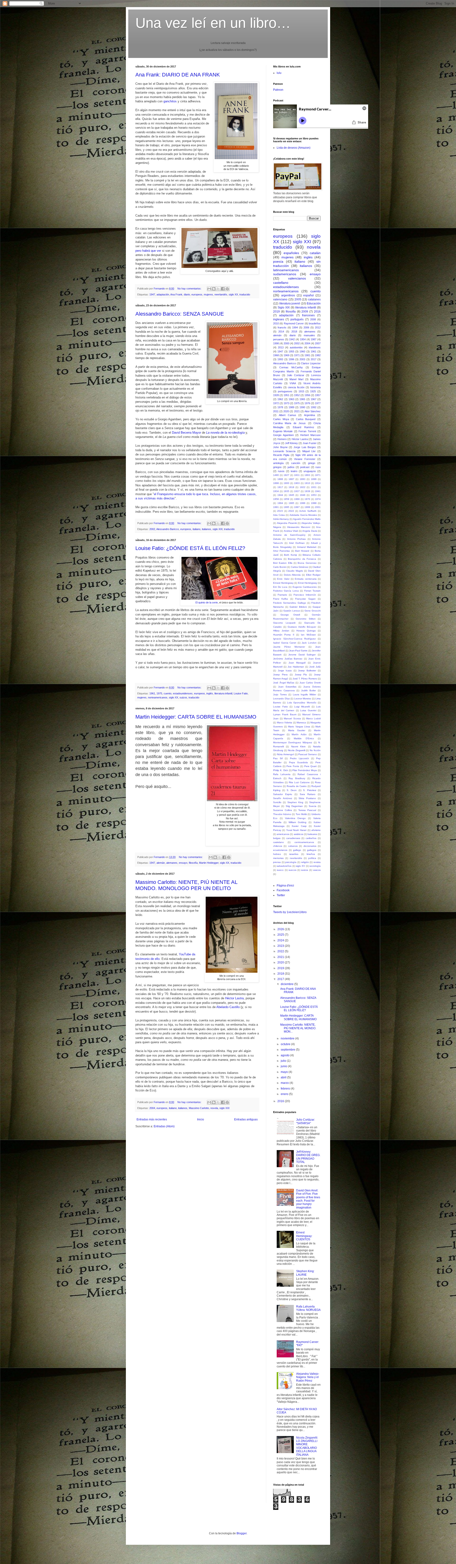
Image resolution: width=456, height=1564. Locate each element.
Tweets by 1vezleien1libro (290, 912)
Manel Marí (296, 379)
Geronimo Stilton (306, 618)
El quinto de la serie (206, 602)
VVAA (293, 383)
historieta (315, 387)
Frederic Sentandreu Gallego (289, 603)
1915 (301, 391)
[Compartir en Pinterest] (227, 288)
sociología (315, 866)
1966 (297, 499)
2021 (297, 411)
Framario (282, 594)
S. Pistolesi (309, 790)
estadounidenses (183, 693)
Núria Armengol (285, 754)
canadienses (293, 838)
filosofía (193, 862)
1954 (303, 339)
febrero (286, 1088)
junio (284, 1066)
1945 (291, 495)
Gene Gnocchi (312, 610)
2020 (286, 411)
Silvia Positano (307, 798)
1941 (318, 491)
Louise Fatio (241, 693)
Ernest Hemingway (283, 583)
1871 (318, 475)
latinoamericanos (286, 270)
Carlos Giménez (299, 567)
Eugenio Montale (283, 431)
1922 (302, 487)
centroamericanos (304, 842)
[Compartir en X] (218, 288)
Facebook (283, 890)
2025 (281, 934)
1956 (307, 395)
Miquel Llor (309, 451)
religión (305, 862)
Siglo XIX (284, 307)
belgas (276, 838)
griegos (277, 467)
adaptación (163, 294)
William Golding (298, 822)
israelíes (293, 854)
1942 (292, 339)
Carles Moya (281, 419)
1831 (297, 475)
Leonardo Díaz (281, 698)
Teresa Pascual (307, 810)
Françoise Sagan (305, 598)
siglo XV (300, 866)
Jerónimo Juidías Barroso (287, 658)
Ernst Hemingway (307, 583)
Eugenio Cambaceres (305, 587)
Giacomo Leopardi (284, 622)
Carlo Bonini (279, 567)
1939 (307, 491)
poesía (278, 261)
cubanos (293, 846)
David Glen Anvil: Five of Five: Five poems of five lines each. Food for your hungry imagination (308, 1199)
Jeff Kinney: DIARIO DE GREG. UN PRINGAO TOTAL (308, 1157)
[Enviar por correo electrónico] (209, 288)
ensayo (183, 862)
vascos (317, 870)
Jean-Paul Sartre (298, 650)
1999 (307, 507)
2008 (313, 319)
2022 (291, 511)
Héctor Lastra (234, 998)
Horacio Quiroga (306, 630)
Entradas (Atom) (164, 1126)
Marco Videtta (284, 722)
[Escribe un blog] (213, 288)
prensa (277, 862)
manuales (309, 335)
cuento (167, 693)
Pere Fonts (292, 766)
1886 (280, 479)
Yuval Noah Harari (296, 830)
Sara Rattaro (307, 794)
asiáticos (298, 834)
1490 (276, 475)
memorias (278, 858)
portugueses (285, 391)
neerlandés (220, 294)
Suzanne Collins (282, 810)
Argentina (309, 415)
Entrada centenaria (305, 579)
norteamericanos (157, 697)
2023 (281, 946)
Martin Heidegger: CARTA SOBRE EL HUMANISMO (195, 717)
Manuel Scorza (292, 718)
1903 (297, 483)
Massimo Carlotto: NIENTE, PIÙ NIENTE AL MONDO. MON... (298, 1028)
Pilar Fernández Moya (304, 770)
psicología (290, 862)
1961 (152, 693)
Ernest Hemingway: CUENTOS (304, 1236)
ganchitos (170, 101)
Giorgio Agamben (283, 435)
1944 (280, 495)
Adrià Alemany (281, 519)
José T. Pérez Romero (305, 678)
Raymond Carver (294, 323)
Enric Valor (283, 579)
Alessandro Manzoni (298, 527)
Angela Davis (309, 531)
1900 (286, 483)
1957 (318, 395)
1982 (318, 355)
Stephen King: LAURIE (305, 1273)
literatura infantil (223, 693)
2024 (281, 940)
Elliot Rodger (313, 574)
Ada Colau (279, 515)
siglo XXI (218, 529)
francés (282, 327)
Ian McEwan (308, 634)
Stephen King (295, 802)
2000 (286, 343)
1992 (313, 407)
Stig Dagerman (294, 806)
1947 (152, 294)
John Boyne (280, 447)
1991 (276, 507)
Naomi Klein (298, 746)
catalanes (314, 299)
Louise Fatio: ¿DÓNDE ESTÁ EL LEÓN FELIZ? (190, 548)
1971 (297, 355)
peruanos (278, 339)
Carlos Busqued (306, 419)
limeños (311, 854)
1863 (307, 475)
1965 (302, 399)
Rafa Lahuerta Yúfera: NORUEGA (308, 1308)
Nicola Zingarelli (296, 750)
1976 (307, 403)
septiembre (288, 1049)
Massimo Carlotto (199, 1108)
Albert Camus (287, 415)
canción (295, 463)
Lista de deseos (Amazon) (293, 147)
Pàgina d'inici (285, 885)
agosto (285, 1055)
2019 (276, 311)
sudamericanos (284, 274)
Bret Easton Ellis (282, 563)
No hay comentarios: (189, 288)
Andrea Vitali (291, 531)
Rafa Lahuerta (281, 774)
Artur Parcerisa (281, 551)
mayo (285, 1072)
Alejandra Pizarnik (287, 523)
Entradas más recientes (152, 1119)
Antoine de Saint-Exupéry (289, 535)
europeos (196, 294)
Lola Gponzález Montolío (301, 702)
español (308, 295)
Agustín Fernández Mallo (307, 519)
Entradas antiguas (246, 1119)
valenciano (280, 299)
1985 (291, 503)
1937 (297, 491)
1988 (314, 503)
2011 (276, 411)
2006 (306, 327)
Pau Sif (278, 758)
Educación (314, 303)
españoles (291, 253)
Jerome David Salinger (302, 654)
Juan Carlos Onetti (310, 682)
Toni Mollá (301, 814)
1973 (286, 403)
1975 (159, 693)
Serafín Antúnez (282, 798)
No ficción (315, 750)
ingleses (278, 319)
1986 (302, 503)
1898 (276, 483)
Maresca (301, 722)
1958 (276, 499)
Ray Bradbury (297, 778)
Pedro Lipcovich (299, 758)
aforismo (316, 830)
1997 (297, 507)
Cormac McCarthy (291, 367)
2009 (304, 311)
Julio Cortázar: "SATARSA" (305, 1121)
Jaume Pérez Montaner (289, 646)
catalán (315, 253)
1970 (307, 499)
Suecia (312, 806)
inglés (209, 693)
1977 (318, 403)
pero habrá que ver (148, 250)
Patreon (278, 89)
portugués (297, 319)
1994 (295, 327)
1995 (286, 507)
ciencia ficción (296, 387)
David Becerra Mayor (186, 432)
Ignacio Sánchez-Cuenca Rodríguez (294, 638)
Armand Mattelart (307, 547)
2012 (318, 327)
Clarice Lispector (311, 363)
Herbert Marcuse (310, 435)
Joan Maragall (297, 662)
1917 (280, 487)
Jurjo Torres (280, 694)
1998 (276, 343)
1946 (302, 495)
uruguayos (310, 471)
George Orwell (290, 614)
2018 (294, 331)
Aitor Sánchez (312, 411)
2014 (281, 331)
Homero (282, 439)
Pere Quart (310, 766)
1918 (291, 487)
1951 (286, 395)
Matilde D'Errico (304, 738)
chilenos (277, 846)
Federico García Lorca (286, 590)
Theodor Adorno (282, 814)
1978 (280, 407)
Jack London (309, 642)
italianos (206, 529)
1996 (291, 359)
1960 (302, 351)
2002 (152, 529)
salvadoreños (284, 866)
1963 (291, 399)
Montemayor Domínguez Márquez (292, 742)
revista (317, 862)
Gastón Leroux (291, 610)
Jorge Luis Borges (305, 447)
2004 (152, 1108)
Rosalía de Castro (297, 786)
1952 (297, 395)
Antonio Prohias (296, 539)
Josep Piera (280, 674)
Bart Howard (302, 551)
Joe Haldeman (296, 666)
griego (311, 463)
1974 (318, 499)
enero (285, 1094)
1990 (302, 407)
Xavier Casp (299, 826)
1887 (291, 479)
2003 (302, 359)
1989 (291, 407)
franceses (308, 315)
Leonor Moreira (302, 698)
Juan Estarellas (287, 686)
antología (278, 463)
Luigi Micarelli (302, 706)
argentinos (288, 295)
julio (284, 1060)
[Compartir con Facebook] (222, 288)
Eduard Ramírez (303, 427)
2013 (281, 347)
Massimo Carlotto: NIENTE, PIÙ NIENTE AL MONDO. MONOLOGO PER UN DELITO (186, 885)
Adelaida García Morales (303, 515)
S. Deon (292, 790)
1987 (313, 339)
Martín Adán (299, 734)
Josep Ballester (307, 670)
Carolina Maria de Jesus (289, 423)
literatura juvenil (289, 303)
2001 (318, 507)
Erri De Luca (280, 587)
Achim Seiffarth (307, 511)
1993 (280, 359)
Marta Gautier (296, 730)
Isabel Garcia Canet (284, 642)
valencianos (297, 278)
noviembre (288, 1038)
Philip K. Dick (280, 770)
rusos (281, 471)
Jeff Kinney (291, 443)
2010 (276, 323)
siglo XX (233, 294)
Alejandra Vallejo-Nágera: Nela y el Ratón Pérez (307, 1377)
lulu (279, 73)
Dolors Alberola (292, 574)
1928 (276, 395)
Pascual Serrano (307, 754)
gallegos (311, 850)
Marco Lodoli (313, 718)
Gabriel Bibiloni (298, 607)
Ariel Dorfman (297, 543)
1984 (280, 503)
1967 (313, 399)
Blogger (242, 1533)
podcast (304, 467)
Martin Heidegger (208, 862)
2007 (318, 343)
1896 (314, 479)
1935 (286, 491)
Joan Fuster (310, 443)
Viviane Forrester (304, 459)
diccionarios (310, 846)
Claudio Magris (294, 570)
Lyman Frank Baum (284, 714)
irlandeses (315, 347)
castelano (278, 842)
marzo (285, 1083)
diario (187, 294)
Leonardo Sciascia (284, 451)
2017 (313, 359)
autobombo (296, 347)
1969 (286, 355)
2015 (280, 511)
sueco (280, 870)
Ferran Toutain (312, 590)
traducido (244, 294)
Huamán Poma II (283, 634)
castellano (280, 282)
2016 (317, 311)
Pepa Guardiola (298, 762)
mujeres (208, 294)
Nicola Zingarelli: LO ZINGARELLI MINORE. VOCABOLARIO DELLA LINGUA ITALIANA (307, 1446)
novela (214, 1108)
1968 (276, 355)
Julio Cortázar (295, 375)
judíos (291, 467)
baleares (312, 834)
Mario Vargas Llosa (299, 726)
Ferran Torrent (307, 431)
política (312, 858)
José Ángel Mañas (283, 682)
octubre (286, 1044)
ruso (318, 467)
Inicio (200, 1119)
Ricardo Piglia (281, 455)
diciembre (287, 984)
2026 (281, 929)
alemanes (171, 862)
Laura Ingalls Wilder (304, 694)
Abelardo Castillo (228, 1007)
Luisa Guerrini (308, 710)
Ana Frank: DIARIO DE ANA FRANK (177, 75)
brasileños (315, 323)
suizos (183, 697)
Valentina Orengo (295, 818)
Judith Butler (308, 690)
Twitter (281, 895)
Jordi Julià (315, 666)
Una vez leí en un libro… (213, 23)
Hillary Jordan (281, 630)
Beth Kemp (290, 555)
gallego (297, 850)
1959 (286, 499)
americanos (283, 834)
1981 (307, 355)
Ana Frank (176, 294)
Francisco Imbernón (305, 594)
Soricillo (277, 802)
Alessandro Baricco (167, 529)
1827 (286, 475)
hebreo (277, 854)
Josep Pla (301, 674)
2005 (297, 299)
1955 (291, 351)
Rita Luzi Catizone (299, 782)
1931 (314, 487)
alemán (161, 862)
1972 (276, 403)
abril (284, 1077)
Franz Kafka (280, 598)
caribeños (311, 838)
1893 (302, 479)
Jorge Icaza (285, 670)
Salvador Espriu (282, 794)
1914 (318, 483)
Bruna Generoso (307, 563)
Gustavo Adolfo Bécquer (302, 627)
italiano (196, 529)
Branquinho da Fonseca (302, 559)
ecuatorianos (280, 850)
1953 (314, 495)
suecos (292, 870)
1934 (276, 491)
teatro (294, 471)
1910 (307, 483)
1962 (280, 399)
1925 (313, 391)
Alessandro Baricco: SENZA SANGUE (179, 314)
